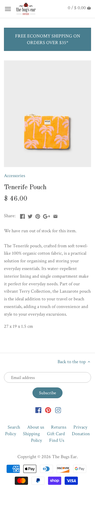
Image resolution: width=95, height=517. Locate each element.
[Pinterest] (48, 409)
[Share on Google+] (46, 215)
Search (14, 427)
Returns (58, 427)
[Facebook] (38, 409)
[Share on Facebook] (22, 215)
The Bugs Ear (64, 457)
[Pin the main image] (37, 215)
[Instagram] (58, 409)
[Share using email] (55, 215)
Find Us (56, 440)
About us (35, 427)
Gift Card (56, 434)
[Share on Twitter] (30, 215)
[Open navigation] (8, 9)
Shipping (31, 434)
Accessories (14, 176)
